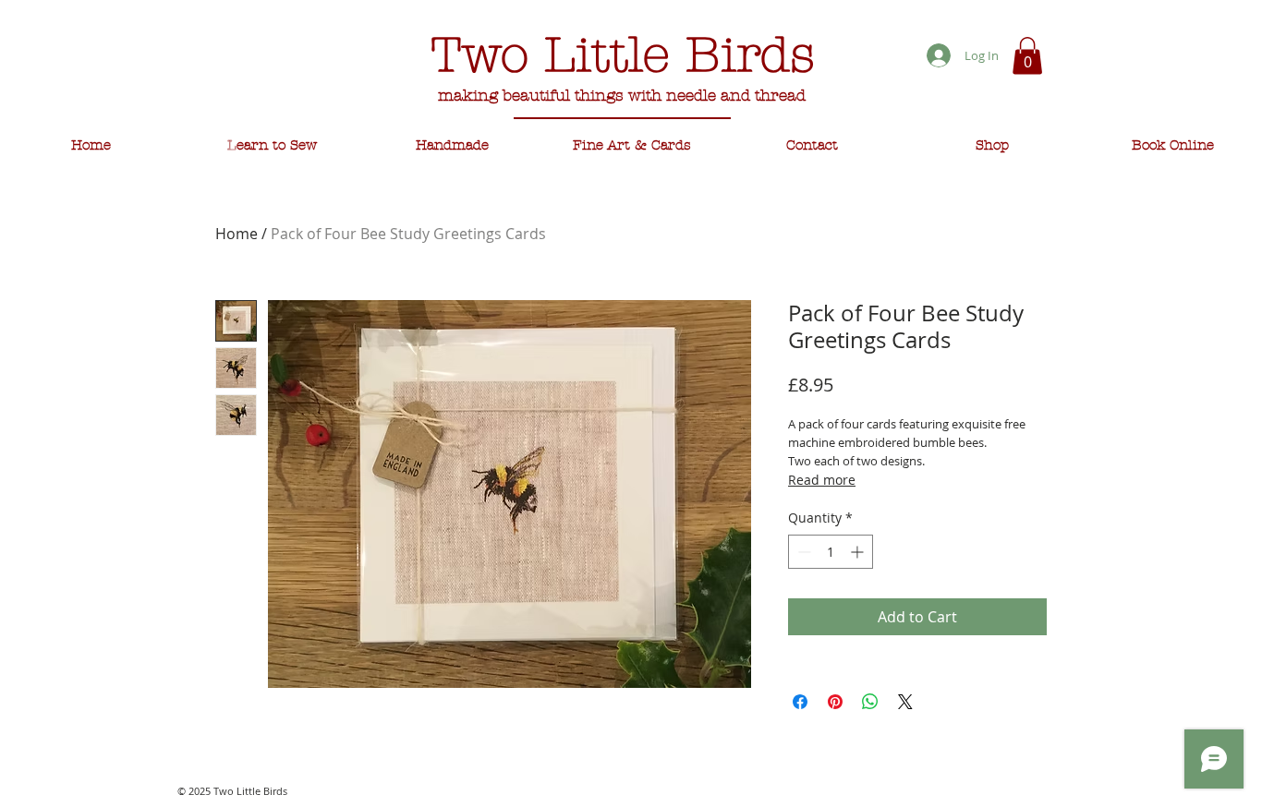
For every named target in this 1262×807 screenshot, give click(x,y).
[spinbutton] (830, 552)
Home (236, 233)
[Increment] (858, 552)
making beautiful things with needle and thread (622, 95)
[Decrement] (802, 552)
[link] (1027, 56)
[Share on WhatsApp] (870, 702)
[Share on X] (905, 702)
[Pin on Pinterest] (835, 702)
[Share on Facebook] (800, 702)
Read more (821, 479)
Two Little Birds (623, 55)
